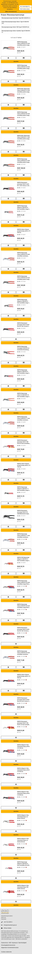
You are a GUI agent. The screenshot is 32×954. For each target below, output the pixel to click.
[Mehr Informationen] (11, 11)
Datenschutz (4, 942)
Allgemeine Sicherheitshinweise (9, 947)
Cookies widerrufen (6, 952)
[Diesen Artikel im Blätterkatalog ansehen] (23, 57)
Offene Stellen (7, 928)
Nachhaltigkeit (22, 942)
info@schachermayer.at (10, 925)
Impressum (15, 942)
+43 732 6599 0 (8, 922)
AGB (10, 942)
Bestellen (16, 61)
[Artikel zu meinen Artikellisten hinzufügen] (8, 57)
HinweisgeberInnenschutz (8, 945)
